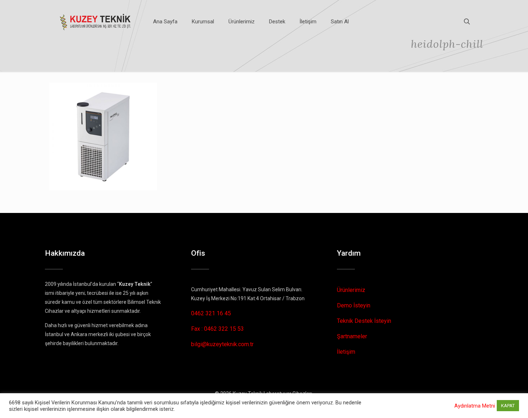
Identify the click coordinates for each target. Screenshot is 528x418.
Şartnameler (352, 336)
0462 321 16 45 (211, 313)
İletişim (346, 351)
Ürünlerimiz (351, 290)
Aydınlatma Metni (474, 406)
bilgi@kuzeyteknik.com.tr (222, 344)
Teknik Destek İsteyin (364, 320)
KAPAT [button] (508, 405)
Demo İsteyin (353, 305)
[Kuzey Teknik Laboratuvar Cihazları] (95, 21)
